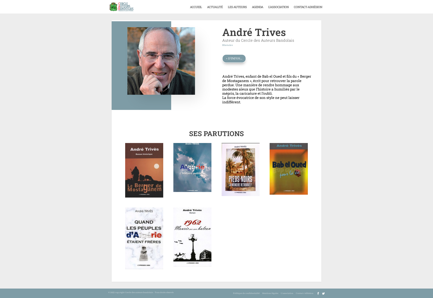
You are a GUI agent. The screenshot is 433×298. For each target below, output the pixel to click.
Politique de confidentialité (246, 293)
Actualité (215, 7)
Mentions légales (270, 293)
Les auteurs (237, 7)
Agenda (257, 7)
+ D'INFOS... (234, 59)
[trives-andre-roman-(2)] (289, 194)
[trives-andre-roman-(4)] (144, 268)
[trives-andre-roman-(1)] (192, 266)
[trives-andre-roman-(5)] (192, 191)
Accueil (196, 7)
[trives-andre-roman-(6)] (241, 195)
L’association (278, 7)
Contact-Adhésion (308, 7)
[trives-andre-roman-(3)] (144, 197)
